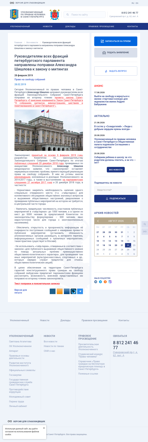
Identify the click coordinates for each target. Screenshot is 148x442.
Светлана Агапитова (20, 341)
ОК (105, 281)
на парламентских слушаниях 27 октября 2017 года (48, 181)
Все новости (116, 169)
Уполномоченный (20, 26)
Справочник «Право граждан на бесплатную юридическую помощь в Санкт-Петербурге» (91, 365)
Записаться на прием (118, 41)
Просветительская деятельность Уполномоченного (88, 347)
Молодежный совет (20, 396)
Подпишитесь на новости (108, 182)
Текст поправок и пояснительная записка (37, 283)
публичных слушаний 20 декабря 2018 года (39, 163)
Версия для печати (20, 291)
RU (133, 3)
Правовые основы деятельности (19, 357)
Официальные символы (22, 370)
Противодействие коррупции (18, 390)
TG (100, 281)
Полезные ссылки (88, 373)
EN (137, 3)
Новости (47, 26)
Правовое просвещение (101, 26)
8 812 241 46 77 (130, 12)
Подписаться (117, 198)
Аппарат (13, 350)
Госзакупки (15, 374)
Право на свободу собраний (29, 79)
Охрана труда (16, 401)
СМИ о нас (49, 350)
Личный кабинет (18, 406)
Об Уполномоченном (20, 346)
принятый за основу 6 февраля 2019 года (57, 155)
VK (95, 281)
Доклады (70, 26)
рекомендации (22, 176)
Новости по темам (54, 346)
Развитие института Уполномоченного (20, 364)
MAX (110, 281)
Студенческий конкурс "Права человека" (90, 355)
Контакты (132, 26)
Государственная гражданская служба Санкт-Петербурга (20, 382)
